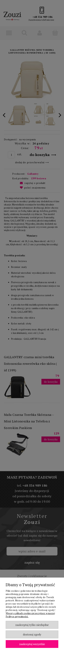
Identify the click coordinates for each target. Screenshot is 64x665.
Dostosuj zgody (32, 634)
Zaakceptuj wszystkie (32, 644)
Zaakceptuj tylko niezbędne (32, 625)
